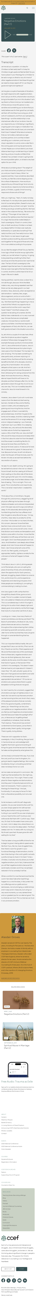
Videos (5, 1201)
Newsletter (6, 1228)
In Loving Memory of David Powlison (12, 1125)
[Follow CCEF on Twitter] (9, 1280)
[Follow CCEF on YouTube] (19, 1280)
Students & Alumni (7, 1159)
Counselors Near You (8, 1185)
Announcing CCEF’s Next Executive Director (15, 1128)
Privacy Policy (21, 1288)
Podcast (5, 1203)
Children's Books (8, 1217)
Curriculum (6, 1223)
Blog (4, 1198)
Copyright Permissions (10, 1225)
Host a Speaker (6, 1149)
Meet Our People (6, 1120)
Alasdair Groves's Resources (10, 978)
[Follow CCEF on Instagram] (14, 1280)
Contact (4, 1133)
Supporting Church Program (10, 1175)
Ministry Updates (6, 1131)
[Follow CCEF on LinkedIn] (25, 1280)
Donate (21, 1269)
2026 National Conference (9, 1144)
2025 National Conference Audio (11, 1146)
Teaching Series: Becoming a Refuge (14, 1195)
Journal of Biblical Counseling (12, 1206)
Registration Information (9, 1162)
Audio (4, 1220)
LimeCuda (9, 1295)
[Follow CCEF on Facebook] (3, 1280)
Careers (4, 1117)
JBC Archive (6, 1209)
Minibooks (6, 1214)
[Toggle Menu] (33, 8)
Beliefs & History (6, 1123)
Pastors (3, 1172)
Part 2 (25, 57)
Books (4, 1212)
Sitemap (13, 1288)
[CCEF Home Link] (6, 7)
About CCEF (8, 1269)
